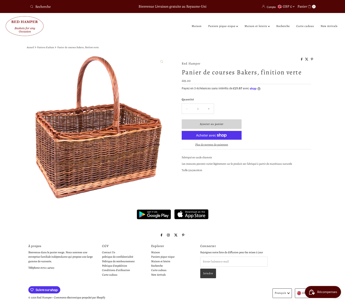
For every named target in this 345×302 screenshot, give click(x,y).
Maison (197, 26)
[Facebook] (161, 235)
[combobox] (75, 7)
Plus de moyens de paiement (211, 145)
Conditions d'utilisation (116, 270)
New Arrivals (329, 26)
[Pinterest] (183, 235)
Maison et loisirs (256, 26)
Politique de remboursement (118, 261)
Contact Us (108, 252)
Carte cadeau (305, 26)
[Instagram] (168, 235)
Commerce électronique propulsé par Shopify (79, 297)
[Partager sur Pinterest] (312, 59)
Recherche (283, 26)
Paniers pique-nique (222, 26)
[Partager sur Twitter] (307, 59)
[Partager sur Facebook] (302, 59)
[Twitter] (175, 235)
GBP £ (288, 6)
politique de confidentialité (117, 257)
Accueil (30, 47)
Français (280, 293)
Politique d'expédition (114, 266)
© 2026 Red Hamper (40, 297)
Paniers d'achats (45, 47)
